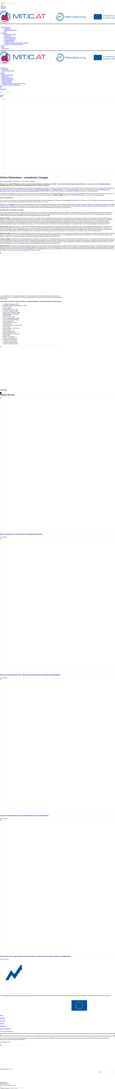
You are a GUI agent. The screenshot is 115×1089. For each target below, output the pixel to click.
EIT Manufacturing (8, 314)
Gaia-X (79, 193)
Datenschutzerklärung (5, 1028)
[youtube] (0, 1034)
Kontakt (2, 1023)
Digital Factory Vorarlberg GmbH (81, 206)
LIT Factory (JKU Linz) (72, 189)
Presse (1, 1015)
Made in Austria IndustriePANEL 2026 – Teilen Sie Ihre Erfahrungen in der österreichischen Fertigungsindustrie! (30, 674)
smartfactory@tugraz (58, 189)
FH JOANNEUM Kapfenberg (100, 206)
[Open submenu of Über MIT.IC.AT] (7, 68)
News (33, 181)
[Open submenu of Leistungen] (7, 33)
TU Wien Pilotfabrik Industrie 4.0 (42, 189)
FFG (62, 191)
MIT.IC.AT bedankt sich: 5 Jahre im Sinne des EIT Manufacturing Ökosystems (21, 534)
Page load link (3, 1082)
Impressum (2, 1026)
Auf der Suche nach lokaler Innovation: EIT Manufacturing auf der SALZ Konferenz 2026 (24, 815)
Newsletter (2, 1020)
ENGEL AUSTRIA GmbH (27, 245)
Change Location (4, 1088)
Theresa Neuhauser (5, 181)
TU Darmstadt (47, 226)
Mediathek (2, 1018)
